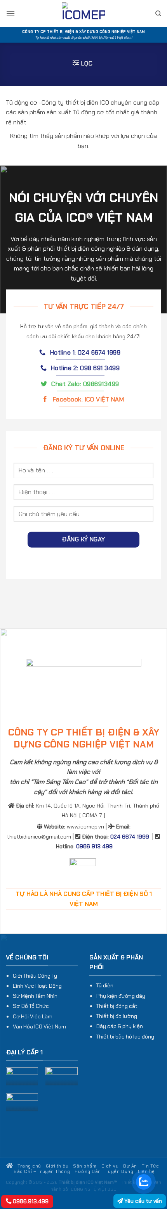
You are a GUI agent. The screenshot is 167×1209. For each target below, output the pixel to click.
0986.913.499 (30, 1201)
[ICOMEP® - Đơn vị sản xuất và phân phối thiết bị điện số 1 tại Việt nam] (83, 13)
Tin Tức (150, 1166)
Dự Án (130, 1166)
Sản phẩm (84, 1166)
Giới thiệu (57, 1166)
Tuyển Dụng (119, 1171)
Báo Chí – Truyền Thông (42, 1171)
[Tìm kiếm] (158, 13)
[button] (10, 13)
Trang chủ (28, 1166)
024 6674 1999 (129, 836)
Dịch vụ (110, 1166)
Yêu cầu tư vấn (142, 1200)
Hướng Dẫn (88, 1171)
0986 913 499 (94, 846)
